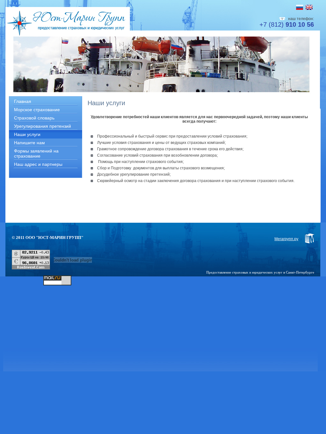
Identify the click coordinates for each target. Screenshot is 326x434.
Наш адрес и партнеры (38, 164)
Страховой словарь (34, 117)
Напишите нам (29, 142)
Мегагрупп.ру (286, 239)
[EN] (309, 7)
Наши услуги (27, 134)
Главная (22, 101)
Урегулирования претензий (42, 126)
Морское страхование (37, 109)
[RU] (299, 7)
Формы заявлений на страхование (36, 153)
